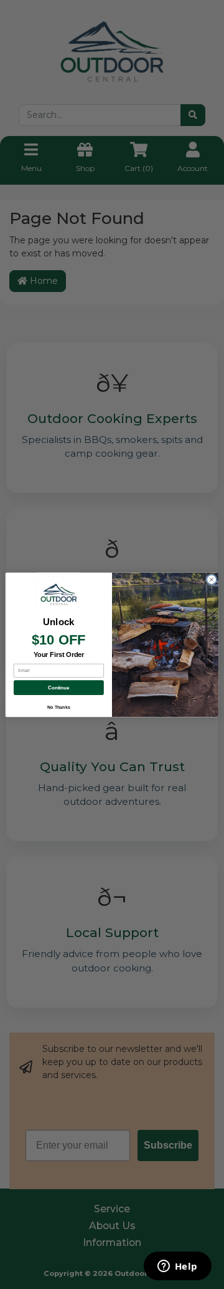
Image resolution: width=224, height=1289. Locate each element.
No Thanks (58, 706)
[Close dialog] (211, 579)
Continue (58, 687)
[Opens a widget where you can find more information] (177, 1267)
